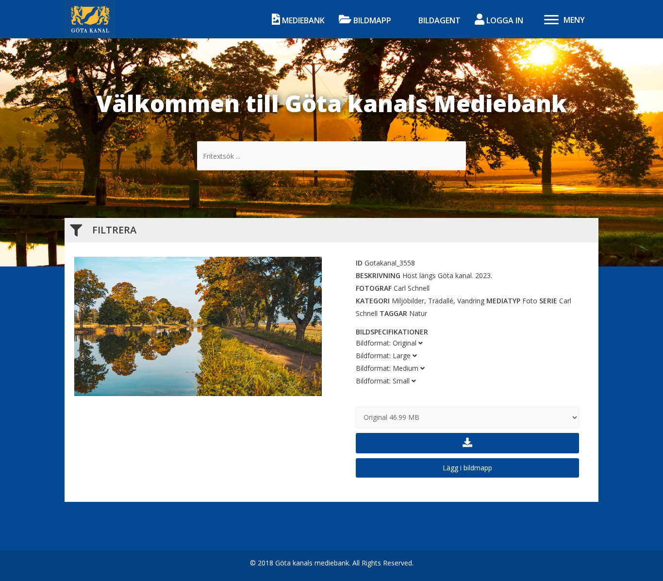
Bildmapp (371, 20)
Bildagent (438, 20)
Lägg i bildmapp (467, 467)
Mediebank (302, 20)
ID (359, 262)
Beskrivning (378, 275)
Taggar (393, 313)
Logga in (503, 20)
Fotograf (374, 288)
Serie (548, 300)
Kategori (373, 300)
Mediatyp (503, 300)
